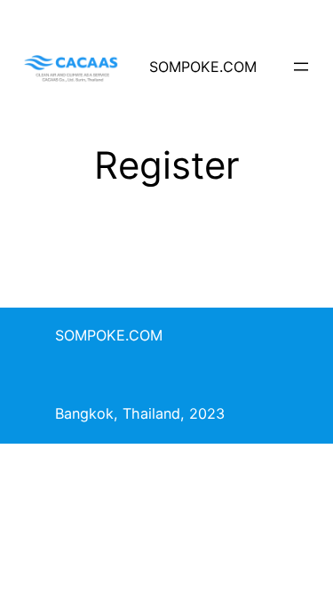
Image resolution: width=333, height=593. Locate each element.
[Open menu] (301, 66)
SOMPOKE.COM (203, 67)
